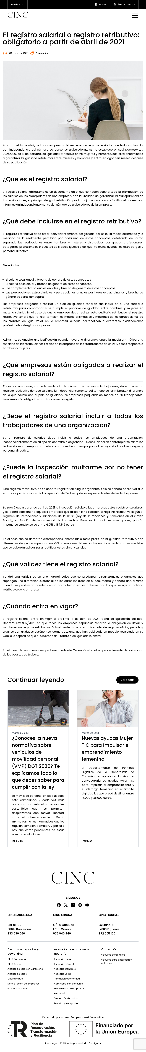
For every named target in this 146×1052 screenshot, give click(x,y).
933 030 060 (16, 933)
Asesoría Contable (65, 969)
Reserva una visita (17, 988)
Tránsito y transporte (66, 1003)
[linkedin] (73, 905)
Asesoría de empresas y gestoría (71, 951)
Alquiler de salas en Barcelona (25, 969)
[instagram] (80, 905)
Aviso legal (51, 1043)
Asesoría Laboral (64, 964)
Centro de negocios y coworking (23, 951)
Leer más (17, 841)
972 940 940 (62, 933)
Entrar (102, 4)
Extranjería (60, 993)
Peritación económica (67, 978)
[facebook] (59, 905)
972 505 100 (107, 933)
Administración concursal (69, 983)
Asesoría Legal (62, 974)
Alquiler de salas (17, 974)
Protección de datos (66, 998)
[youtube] (87, 905)
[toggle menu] (135, 15)
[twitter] (66, 905)
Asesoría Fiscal (62, 959)
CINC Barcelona (16, 959)
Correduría (109, 949)
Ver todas (127, 680)
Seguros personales (113, 954)
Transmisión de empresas (69, 988)
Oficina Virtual (15, 978)
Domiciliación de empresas (23, 983)
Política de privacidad (73, 1043)
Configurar (95, 1043)
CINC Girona (14, 964)
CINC (17, 15)
